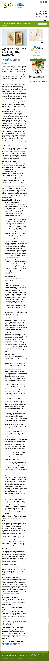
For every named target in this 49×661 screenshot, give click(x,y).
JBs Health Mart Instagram (41, 2)
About (8, 23)
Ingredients (5, 25)
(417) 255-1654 (44, 20)
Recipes (18, 23)
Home (3, 23)
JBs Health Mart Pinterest (43, 2)
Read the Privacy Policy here (32, 658)
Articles (13, 23)
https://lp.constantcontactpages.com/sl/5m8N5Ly (38, 81)
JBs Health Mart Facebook (46, 2)
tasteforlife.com (5, 63)
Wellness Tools (26, 23)
